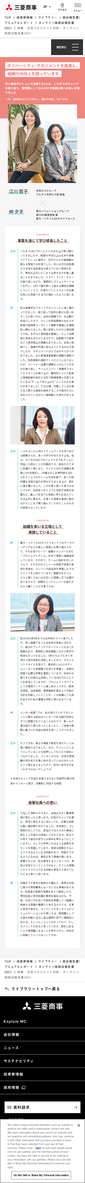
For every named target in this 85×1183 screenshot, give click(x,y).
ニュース (11, 1048)
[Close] (78, 1125)
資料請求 (21, 1107)
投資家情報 (25, 17)
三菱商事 (21, 7)
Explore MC (15, 1021)
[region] (42, 1151)
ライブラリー (48, 17)
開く (78, 4)
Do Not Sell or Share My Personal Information (41, 1175)
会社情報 (11, 1034)
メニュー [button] (77, 10)
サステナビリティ (19, 1061)
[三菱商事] (42, 1005)
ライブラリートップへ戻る (35, 988)
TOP (8, 17)
